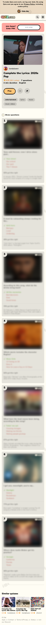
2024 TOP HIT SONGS (36, 609)
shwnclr (39, 613)
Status (33, 620)
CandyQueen (14, 68)
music (31, 100)
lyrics (22, 100)
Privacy (25, 620)
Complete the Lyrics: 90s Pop (21, 609)
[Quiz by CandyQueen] (6, 69)
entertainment (10, 100)
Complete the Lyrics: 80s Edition (8, 609)
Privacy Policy (29, 4)
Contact (11, 620)
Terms (19, 620)
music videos (10, 104)
